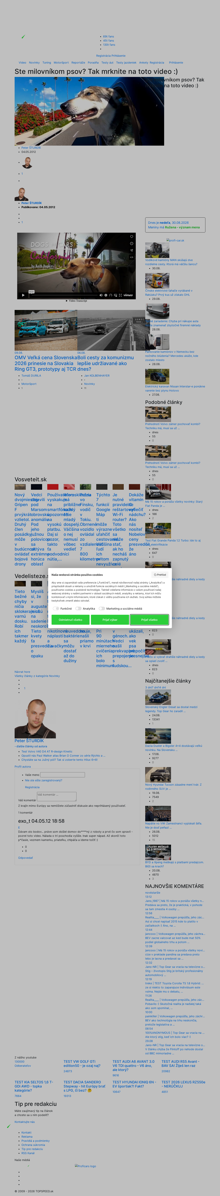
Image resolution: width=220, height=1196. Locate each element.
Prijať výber (110, 619)
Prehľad (161, 574)
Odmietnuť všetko (70, 619)
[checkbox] (62, 608)
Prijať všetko (149, 619)
